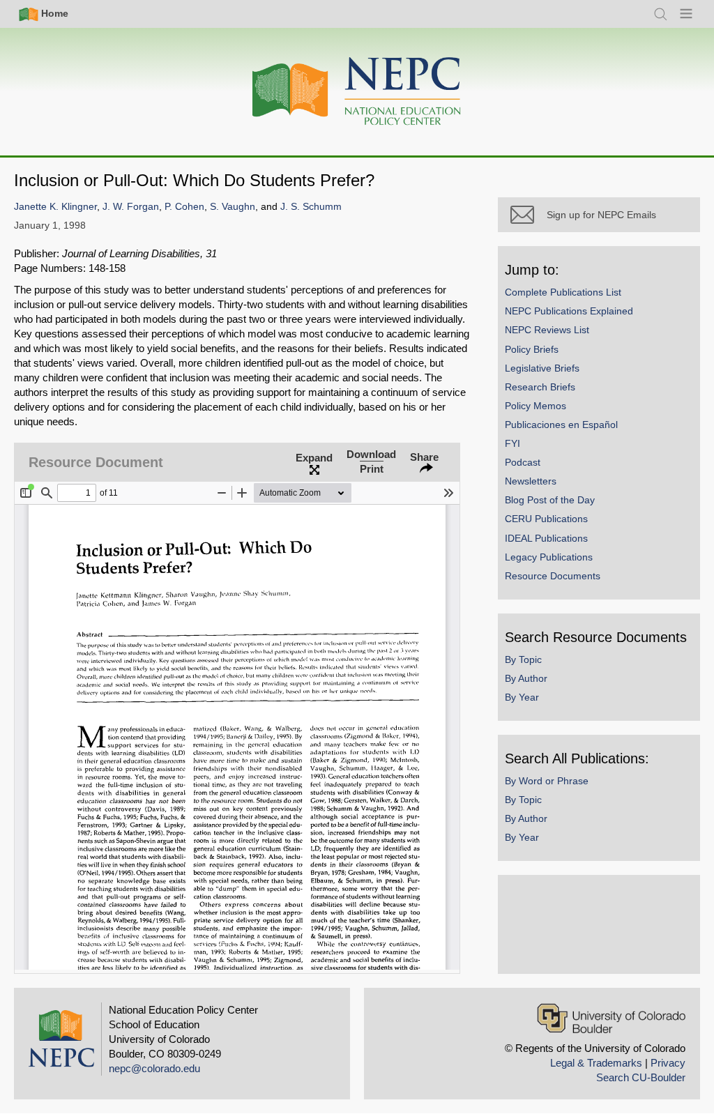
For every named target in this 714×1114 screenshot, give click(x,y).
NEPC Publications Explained (569, 310)
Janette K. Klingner (55, 206)
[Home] (357, 91)
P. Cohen (184, 206)
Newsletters (530, 481)
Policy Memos (535, 405)
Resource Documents (552, 575)
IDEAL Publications (546, 538)
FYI (512, 443)
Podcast (522, 462)
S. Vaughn (232, 206)
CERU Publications (546, 518)
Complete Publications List (563, 292)
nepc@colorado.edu (154, 1068)
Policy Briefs (532, 349)
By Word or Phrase (546, 780)
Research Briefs (540, 386)
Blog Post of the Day (550, 499)
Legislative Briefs (542, 368)
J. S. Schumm (311, 206)
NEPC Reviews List (547, 329)
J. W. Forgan (130, 206)
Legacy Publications (549, 557)
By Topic (523, 659)
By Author (526, 678)
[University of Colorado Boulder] (611, 1018)
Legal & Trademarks (596, 1063)
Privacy (668, 1063)
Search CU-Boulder (640, 1077)
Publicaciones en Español (561, 424)
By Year (522, 697)
